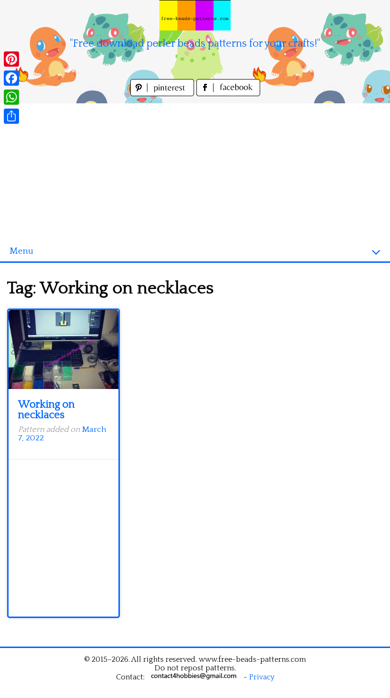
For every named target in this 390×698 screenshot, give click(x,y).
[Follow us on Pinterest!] (163, 94)
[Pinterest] (11, 59)
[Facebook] (11, 78)
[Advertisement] (195, 170)
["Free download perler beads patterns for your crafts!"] (195, 15)
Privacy (261, 677)
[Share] (11, 116)
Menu (21, 251)
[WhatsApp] (11, 97)
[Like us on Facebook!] (228, 94)
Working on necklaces (46, 410)
